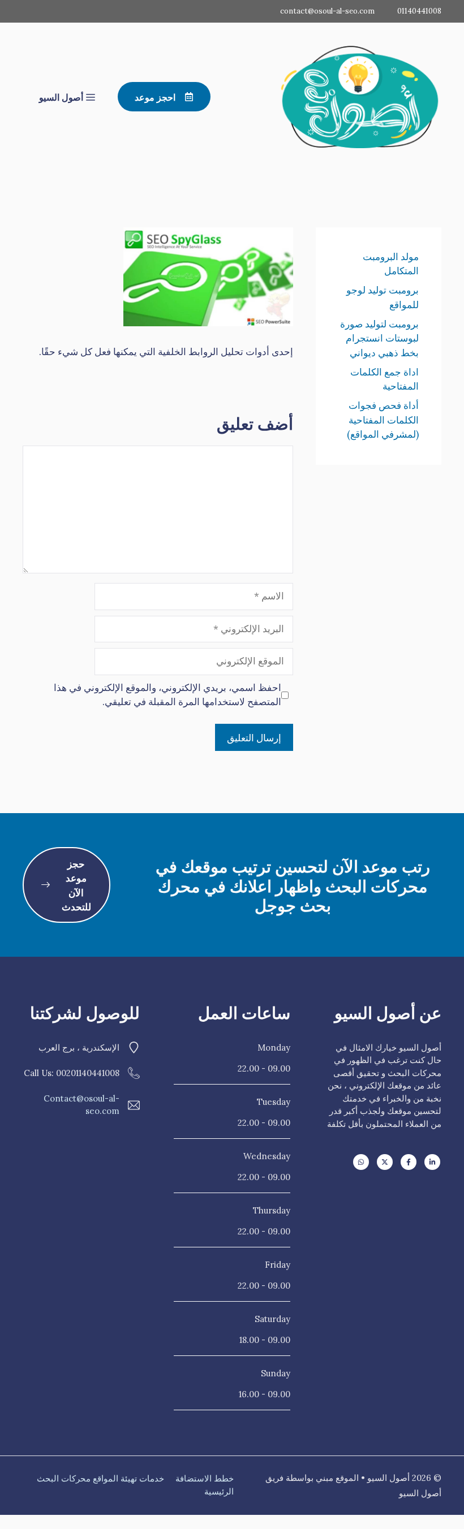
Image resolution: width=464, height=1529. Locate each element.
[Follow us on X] (385, 1162)
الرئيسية (219, 1491)
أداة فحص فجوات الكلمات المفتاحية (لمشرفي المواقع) (383, 419)
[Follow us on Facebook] (408, 1162)
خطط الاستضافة (204, 1478)
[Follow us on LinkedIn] (432, 1162)
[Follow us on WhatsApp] (361, 1162)
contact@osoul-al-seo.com (327, 11)
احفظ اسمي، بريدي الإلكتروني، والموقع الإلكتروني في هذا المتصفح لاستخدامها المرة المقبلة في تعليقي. (167, 695)
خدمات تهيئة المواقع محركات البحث (100, 1478)
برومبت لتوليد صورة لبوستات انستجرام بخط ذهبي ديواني (379, 338)
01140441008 (419, 11)
